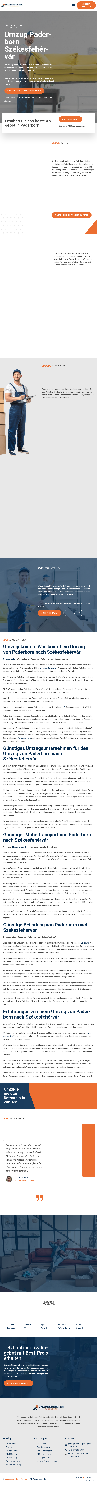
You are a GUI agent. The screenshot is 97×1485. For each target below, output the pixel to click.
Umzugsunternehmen (48, 668)
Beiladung (85, 943)
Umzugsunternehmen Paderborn (16, 1479)
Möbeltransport (19, 847)
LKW (63, 707)
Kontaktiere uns (24, 738)
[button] (73, 5)
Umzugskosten (9, 659)
